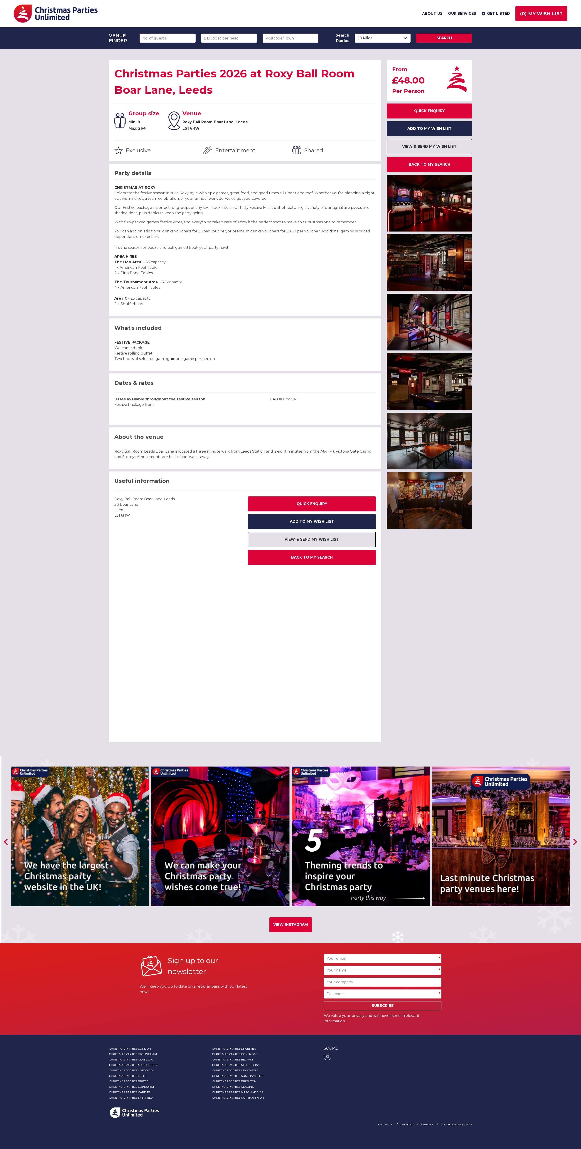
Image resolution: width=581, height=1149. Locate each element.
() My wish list (541, 13)
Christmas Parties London (130, 1048)
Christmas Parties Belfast (232, 1059)
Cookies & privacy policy (456, 1124)
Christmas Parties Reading (233, 1086)
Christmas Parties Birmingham (133, 1054)
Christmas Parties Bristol (129, 1081)
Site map (427, 1124)
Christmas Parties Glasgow (131, 1059)
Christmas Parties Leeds (128, 1075)
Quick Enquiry (312, 504)
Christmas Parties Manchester (133, 1065)
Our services (462, 13)
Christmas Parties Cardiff (129, 1092)
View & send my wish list (312, 539)
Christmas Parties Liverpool (132, 1070)
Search (444, 38)
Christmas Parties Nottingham (236, 1065)
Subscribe (383, 1006)
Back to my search (312, 557)
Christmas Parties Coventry (234, 1054)
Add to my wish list (312, 521)
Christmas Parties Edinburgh (132, 1086)
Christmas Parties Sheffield (131, 1097)
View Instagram (290, 924)
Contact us (385, 1124)
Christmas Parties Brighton (234, 1081)
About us (432, 13)
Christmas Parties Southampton (237, 1075)
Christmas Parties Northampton (238, 1097)
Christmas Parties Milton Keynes (237, 1092)
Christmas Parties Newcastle (235, 1070)
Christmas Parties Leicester (234, 1048)
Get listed (498, 13)
